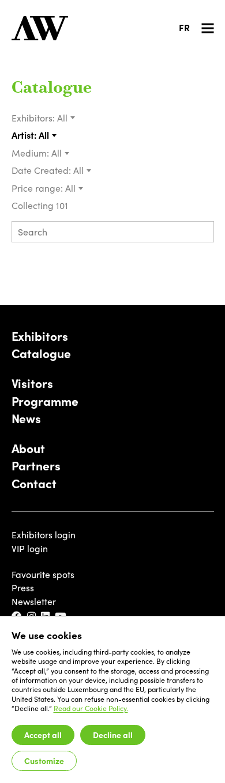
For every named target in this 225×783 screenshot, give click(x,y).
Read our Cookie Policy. (91, 708)
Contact (34, 484)
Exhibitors (40, 336)
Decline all (113, 734)
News (27, 418)
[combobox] (66, 118)
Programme (45, 401)
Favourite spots (43, 574)
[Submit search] (201, 233)
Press (23, 587)
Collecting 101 (41, 205)
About (28, 448)
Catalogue (52, 89)
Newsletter (34, 601)
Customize (44, 760)
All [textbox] (62, 118)
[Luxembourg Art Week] (40, 28)
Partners (36, 466)
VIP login (30, 548)
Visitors (32, 383)
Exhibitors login (44, 535)
